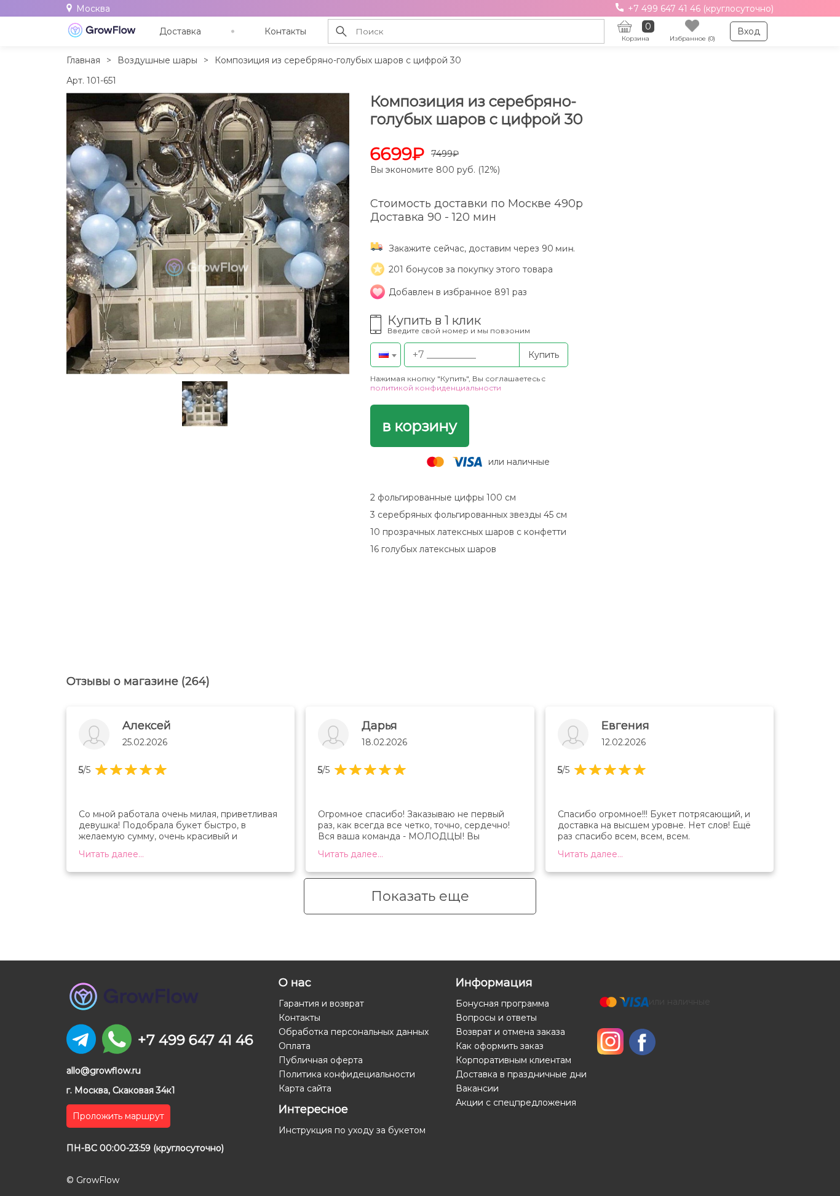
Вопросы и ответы (496, 1017)
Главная (83, 60)
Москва (93, 8)
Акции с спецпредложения (516, 1102)
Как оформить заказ (500, 1045)
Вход (748, 31)
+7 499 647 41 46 (195, 1039)
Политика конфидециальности (347, 1074)
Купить (543, 354)
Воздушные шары (157, 60)
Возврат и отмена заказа (510, 1031)
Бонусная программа (502, 1003)
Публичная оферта (321, 1060)
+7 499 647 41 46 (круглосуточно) (699, 8)
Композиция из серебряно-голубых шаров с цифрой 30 (338, 60)
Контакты (285, 31)
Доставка (180, 31)
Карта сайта (305, 1088)
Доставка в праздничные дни (521, 1074)
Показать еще (420, 896)
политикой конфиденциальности (435, 387)
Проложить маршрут (118, 1116)
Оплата (295, 1045)
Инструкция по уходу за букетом (352, 1130)
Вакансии (477, 1088)
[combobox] (385, 355)
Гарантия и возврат (321, 1003)
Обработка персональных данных (354, 1031)
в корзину (419, 426)
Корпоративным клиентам (513, 1060)
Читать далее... (111, 854)
